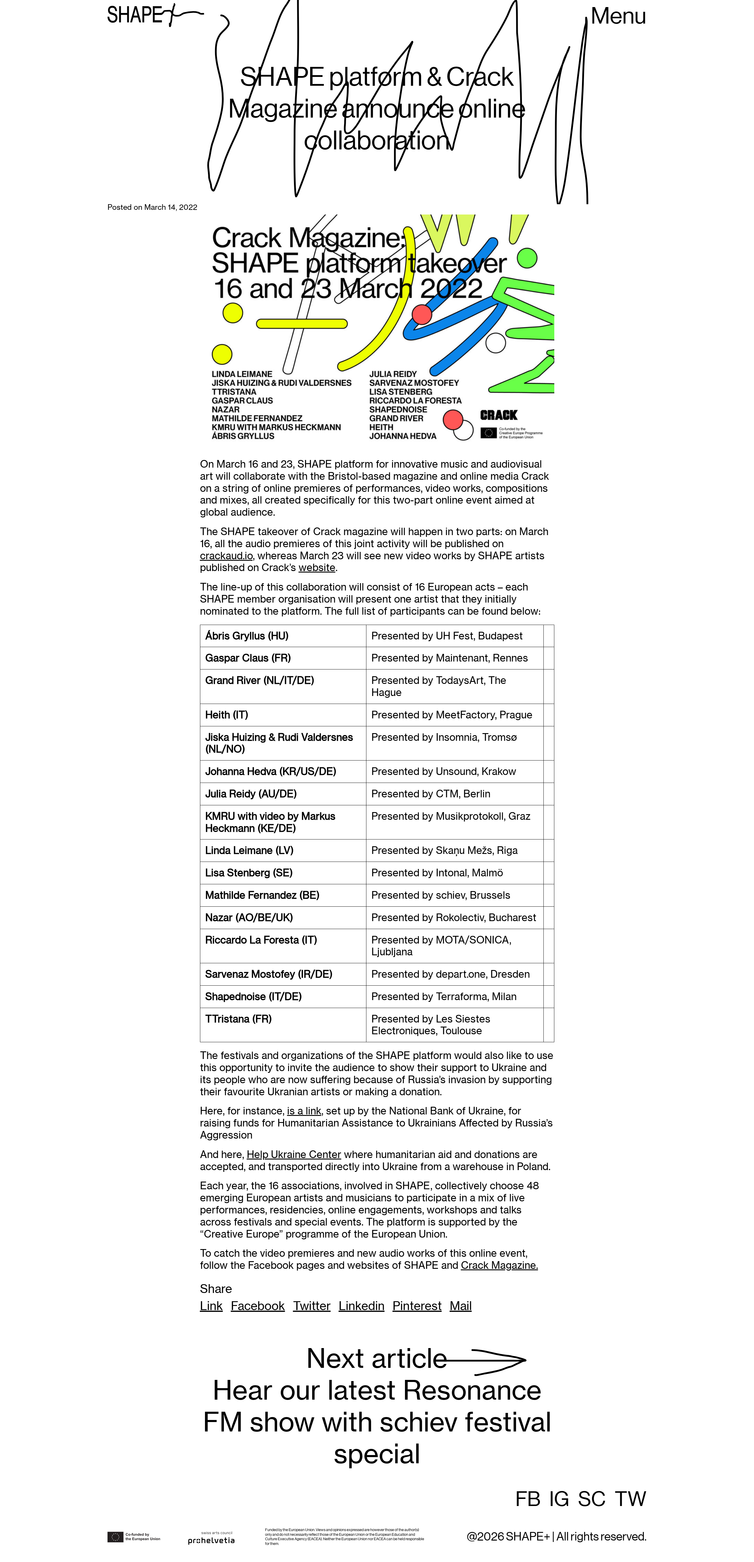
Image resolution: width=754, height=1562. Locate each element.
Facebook (258, 1306)
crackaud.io (226, 556)
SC (592, 1500)
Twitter (312, 1306)
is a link (304, 1111)
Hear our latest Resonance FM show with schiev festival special (377, 1406)
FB (527, 1500)
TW (630, 1500)
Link (211, 1306)
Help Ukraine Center (294, 1154)
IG (559, 1500)
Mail (461, 1306)
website (317, 567)
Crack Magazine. (499, 1265)
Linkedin (362, 1306)
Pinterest (417, 1306)
